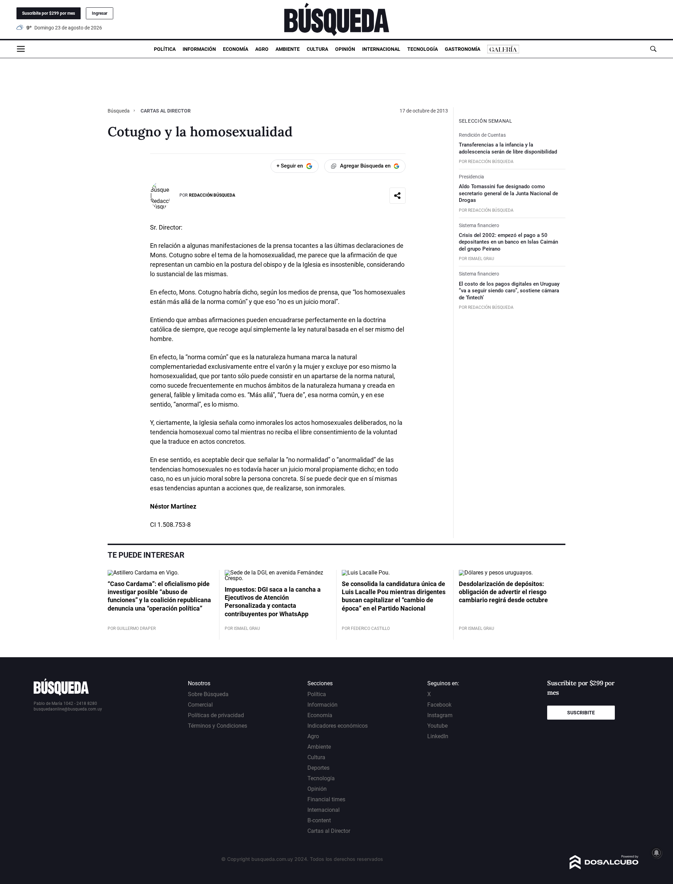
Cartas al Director (328, 831)
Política (165, 49)
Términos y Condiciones (217, 725)
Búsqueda (119, 111)
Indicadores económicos (337, 725)
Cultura (317, 49)
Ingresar (99, 13)
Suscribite (581, 712)
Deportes (318, 767)
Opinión (345, 49)
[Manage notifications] (656, 852)
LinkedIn (437, 736)
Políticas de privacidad (216, 715)
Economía (235, 49)
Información (199, 49)
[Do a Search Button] (653, 49)
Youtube (437, 725)
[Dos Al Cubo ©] (604, 867)
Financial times (326, 799)
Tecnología (422, 49)
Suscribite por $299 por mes (48, 13)
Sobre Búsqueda (208, 694)
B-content (319, 820)
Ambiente (288, 49)
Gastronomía (462, 49)
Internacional (381, 49)
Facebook (439, 704)
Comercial (200, 704)
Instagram (440, 715)
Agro (261, 49)
